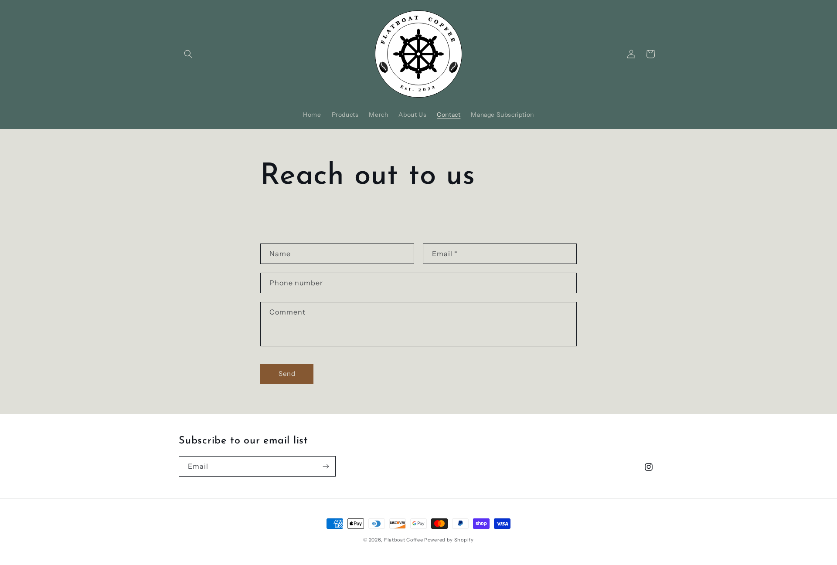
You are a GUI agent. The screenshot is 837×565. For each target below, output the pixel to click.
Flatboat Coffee (403, 540)
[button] (188, 54)
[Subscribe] (325, 466)
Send (287, 373)
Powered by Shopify (449, 540)
